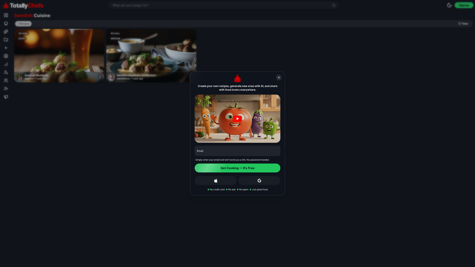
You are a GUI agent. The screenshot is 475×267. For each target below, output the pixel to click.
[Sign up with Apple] (216, 180)
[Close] (279, 77)
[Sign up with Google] (259, 180)
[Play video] (237, 119)
